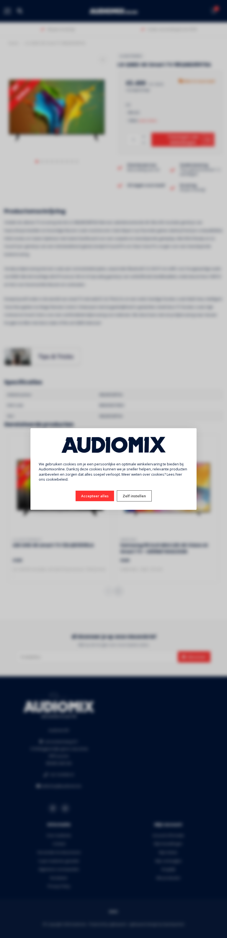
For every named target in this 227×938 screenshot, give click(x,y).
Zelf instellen (134, 495)
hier (179, 474)
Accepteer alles (95, 495)
